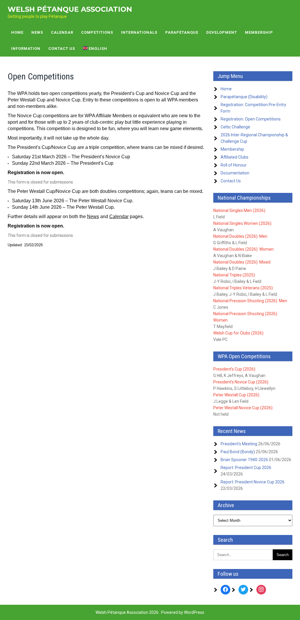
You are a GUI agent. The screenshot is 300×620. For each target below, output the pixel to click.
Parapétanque (181, 32)
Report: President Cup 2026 (246, 467)
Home (17, 32)
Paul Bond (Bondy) (238, 451)
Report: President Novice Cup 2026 (252, 482)
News (37, 32)
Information (25, 48)
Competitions (97, 32)
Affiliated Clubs (234, 157)
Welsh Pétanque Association (70, 9)
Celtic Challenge (235, 127)
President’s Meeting (239, 443)
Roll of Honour (234, 165)
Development (221, 32)
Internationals (139, 32)
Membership (259, 32)
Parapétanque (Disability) (244, 96)
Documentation (235, 173)
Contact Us (61, 48)
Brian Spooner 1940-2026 (244, 459)
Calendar (62, 32)
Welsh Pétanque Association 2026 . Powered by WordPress (150, 612)
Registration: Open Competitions (251, 119)
